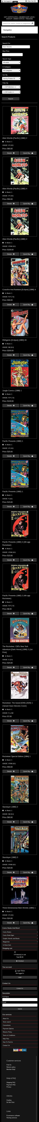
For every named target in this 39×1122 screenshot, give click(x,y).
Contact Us (20, 988)
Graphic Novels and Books (11, 938)
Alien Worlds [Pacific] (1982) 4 (14, 189)
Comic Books (7, 932)
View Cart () (31, 1)
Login (15, 2)
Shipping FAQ (10, 1082)
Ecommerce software (13, 1115)
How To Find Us (8, 1042)
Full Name (5, 997)
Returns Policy (7, 1032)
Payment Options (8, 1028)
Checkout (20, 961)
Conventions (7, 1025)
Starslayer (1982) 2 (10, 807)
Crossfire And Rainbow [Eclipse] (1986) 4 (19, 289)
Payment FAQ (10, 1085)
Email (4, 1002)
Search (10, 99)
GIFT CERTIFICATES (11, 17)
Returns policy (10, 1067)
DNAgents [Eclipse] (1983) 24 (14, 340)
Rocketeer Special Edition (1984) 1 (16, 756)
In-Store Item (7, 945)
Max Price (5, 51)
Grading (8, 1100)
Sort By (4, 75)
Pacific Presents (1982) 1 (12, 441)
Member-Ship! (10, 1069)
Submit (20, 1009)
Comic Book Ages (8, 935)
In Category (6, 67)
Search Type (6, 59)
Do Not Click (10, 1102)
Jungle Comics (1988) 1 (12, 390)
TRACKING (29, 19)
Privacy (8, 1087)
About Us (6, 1018)
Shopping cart (21, 952)
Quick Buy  (28, 153)
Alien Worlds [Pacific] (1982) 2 (14, 138)
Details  (10, 153)
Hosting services (11, 1118)
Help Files (6, 1039)
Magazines (6, 942)
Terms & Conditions (9, 1035)
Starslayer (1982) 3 (10, 857)
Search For (6, 43)
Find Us (8, 1065)
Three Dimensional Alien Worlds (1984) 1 (19, 908)
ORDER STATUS (18, 19)
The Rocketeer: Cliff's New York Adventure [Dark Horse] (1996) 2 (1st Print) (17, 649)
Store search (7, 1022)
